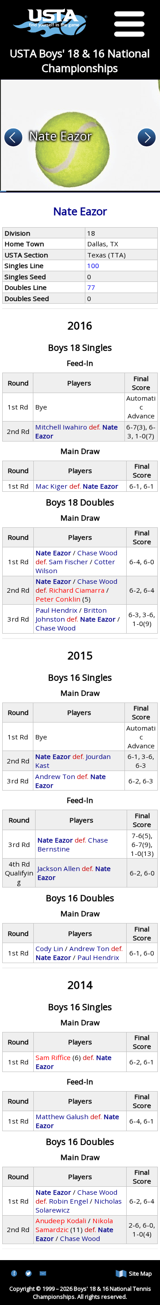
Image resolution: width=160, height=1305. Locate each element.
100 (93, 265)
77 (91, 287)
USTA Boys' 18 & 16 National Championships (80, 60)
